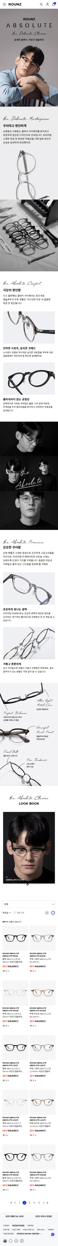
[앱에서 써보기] (53, 912)
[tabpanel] (29, 848)
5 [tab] (30, 884)
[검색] (41, 4)
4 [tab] (27, 884)
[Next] (43, 1203)
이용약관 (30, 1226)
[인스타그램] (16, 1241)
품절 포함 (20, 913)
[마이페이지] (47, 4)
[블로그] (22, 1241)
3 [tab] (24, 884)
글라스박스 (41, 1230)
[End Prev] (11, 1203)
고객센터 (6, 1226)
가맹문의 (51, 1230)
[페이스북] (11, 1241)
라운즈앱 (6, 1230)
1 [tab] (18, 884)
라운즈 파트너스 (28, 1230)
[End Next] (47, 1203)
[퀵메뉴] (4, 4)
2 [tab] (21, 884)
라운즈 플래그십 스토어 (15, 1216)
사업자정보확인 (8, 1234)
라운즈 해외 (16, 1230)
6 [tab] (33, 884)
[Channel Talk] (53, 1234)
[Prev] (15, 1203)
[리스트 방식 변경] (47, 912)
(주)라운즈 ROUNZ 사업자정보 (28, 1234)
